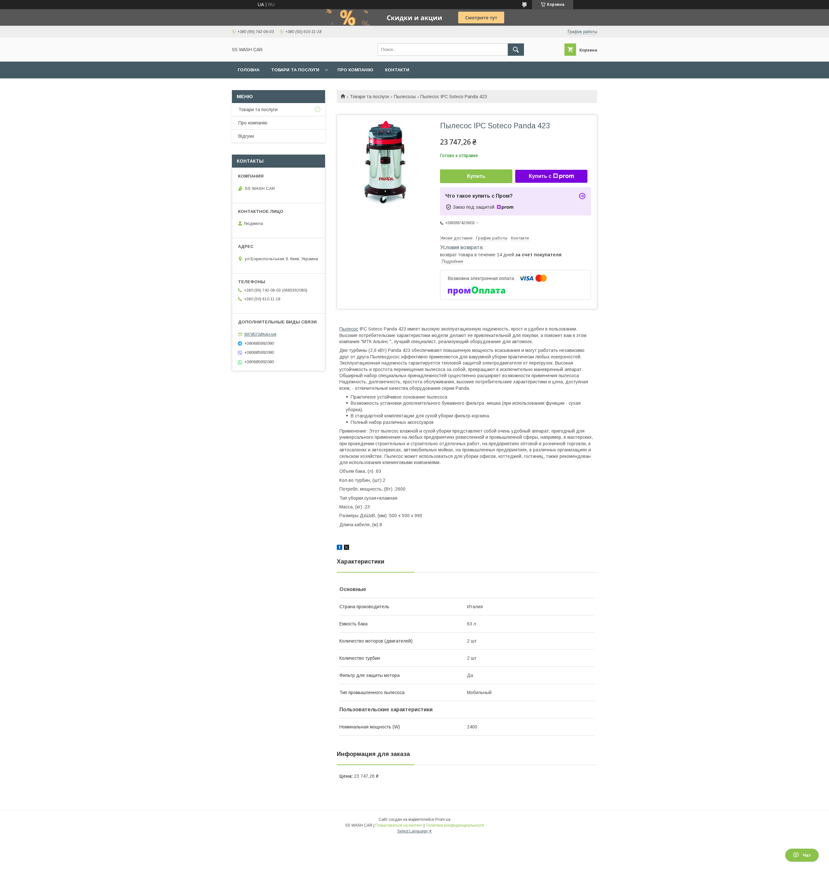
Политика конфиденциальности (455, 825)
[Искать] (516, 49)
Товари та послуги (295, 69)
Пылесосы (405, 96)
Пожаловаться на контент (399, 825)
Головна (248, 69)
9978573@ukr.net (260, 334)
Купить (476, 176)
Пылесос (348, 328)
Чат (807, 855)
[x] (346, 548)
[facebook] (339, 548)
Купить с (540, 176)
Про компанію (355, 69)
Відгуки (246, 136)
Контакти (397, 69)
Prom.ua (442, 819)
